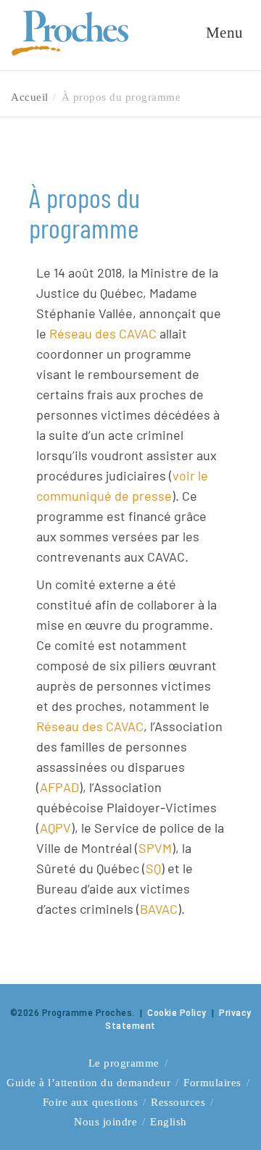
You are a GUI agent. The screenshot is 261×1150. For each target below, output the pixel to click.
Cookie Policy (177, 1013)
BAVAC (159, 909)
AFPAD (59, 787)
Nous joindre (105, 1122)
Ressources (178, 1102)
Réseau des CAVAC (103, 333)
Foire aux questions (90, 1102)
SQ (153, 868)
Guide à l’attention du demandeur (88, 1082)
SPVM (155, 848)
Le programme (124, 1063)
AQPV (55, 828)
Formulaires (212, 1082)
